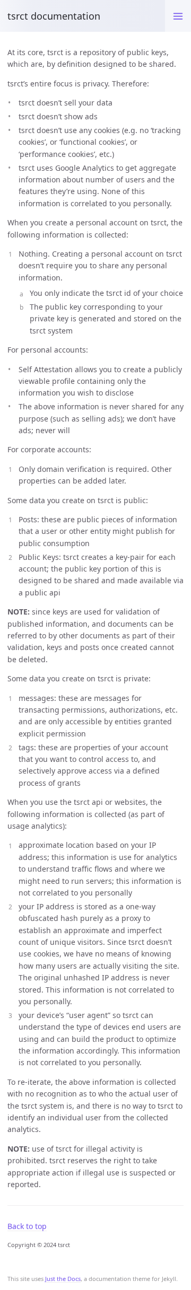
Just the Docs (63, 1279)
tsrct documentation (53, 16)
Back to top (27, 1226)
